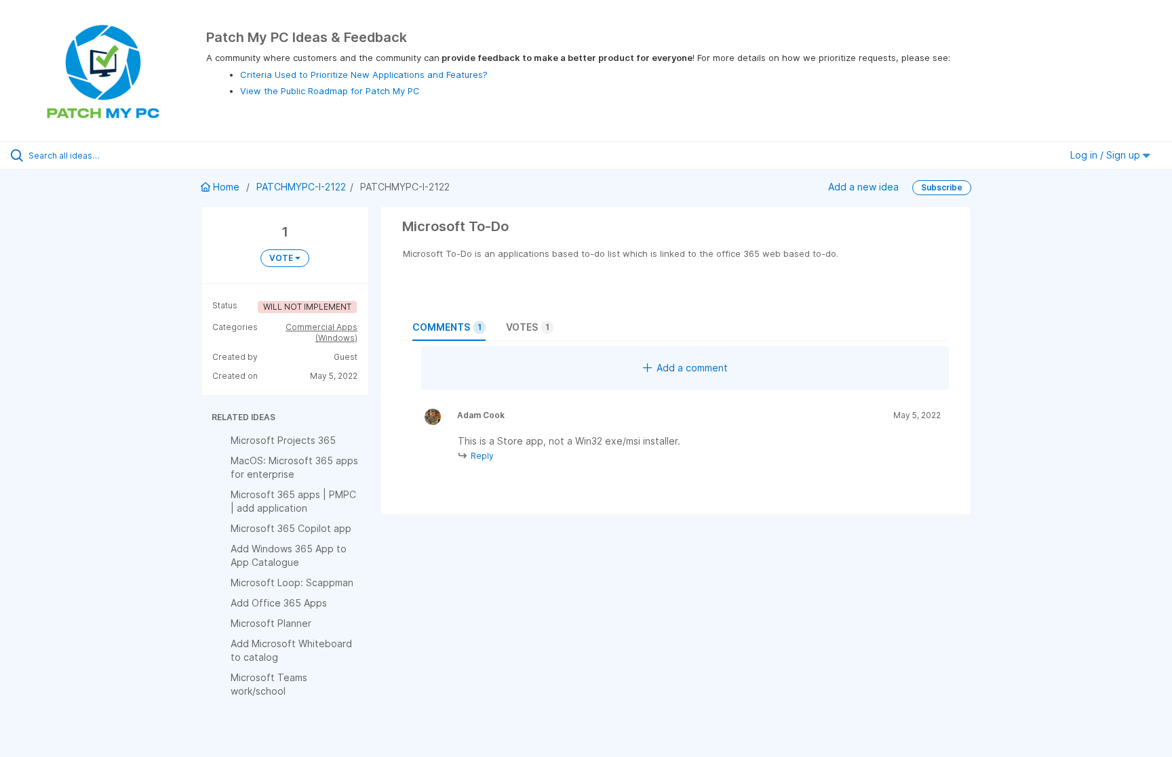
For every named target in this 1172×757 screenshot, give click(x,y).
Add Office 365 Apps (279, 603)
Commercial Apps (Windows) (321, 332)
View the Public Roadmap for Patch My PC (330, 90)
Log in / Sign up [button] (1106, 155)
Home (226, 186)
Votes (527, 327)
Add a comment (692, 367)
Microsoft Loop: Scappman (292, 582)
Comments (447, 327)
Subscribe (941, 187)
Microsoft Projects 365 (283, 440)
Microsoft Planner (271, 623)
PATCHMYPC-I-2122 (301, 186)
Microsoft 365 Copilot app (291, 528)
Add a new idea (863, 186)
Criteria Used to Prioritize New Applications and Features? (364, 74)
